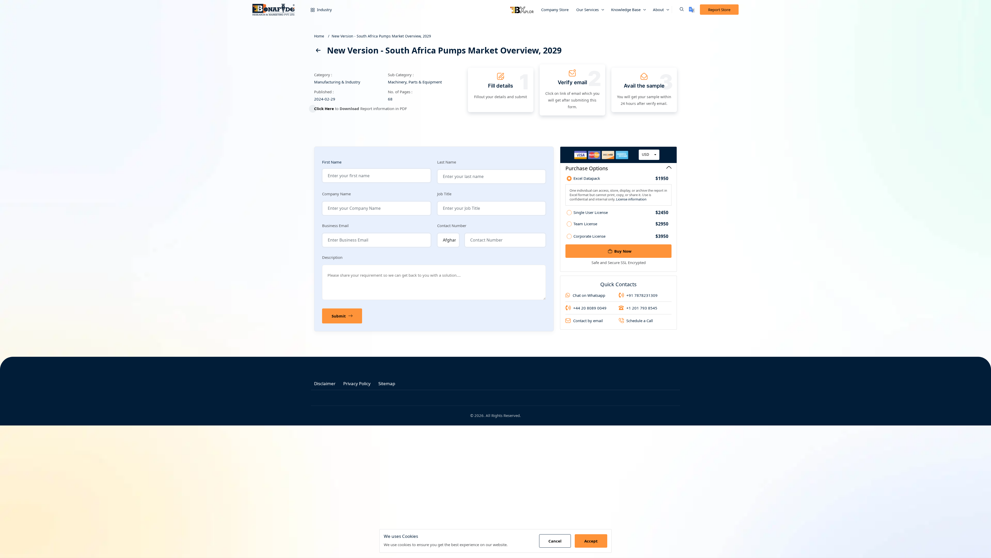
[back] (318, 51)
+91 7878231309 (642, 295)
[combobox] (649, 155)
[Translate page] (692, 10)
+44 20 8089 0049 (589, 308)
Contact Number (451, 225)
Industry (324, 9)
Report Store (719, 9)
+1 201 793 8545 (641, 308)
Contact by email (588, 320)
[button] (678, 9)
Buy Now (623, 251)
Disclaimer (324, 383)
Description (332, 257)
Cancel (555, 541)
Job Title (444, 193)
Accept (591, 541)
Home (319, 36)
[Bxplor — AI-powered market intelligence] (522, 9)
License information (630, 199)
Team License (620, 224)
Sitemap (386, 383)
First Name (331, 162)
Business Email (335, 225)
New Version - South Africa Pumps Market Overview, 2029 (381, 36)
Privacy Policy (357, 383)
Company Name (336, 193)
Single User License (620, 212)
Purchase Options (586, 168)
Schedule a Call (639, 320)
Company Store (555, 9)
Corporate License (620, 236)
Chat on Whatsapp (589, 295)
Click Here (324, 108)
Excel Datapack (620, 178)
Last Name (446, 162)
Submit (339, 316)
